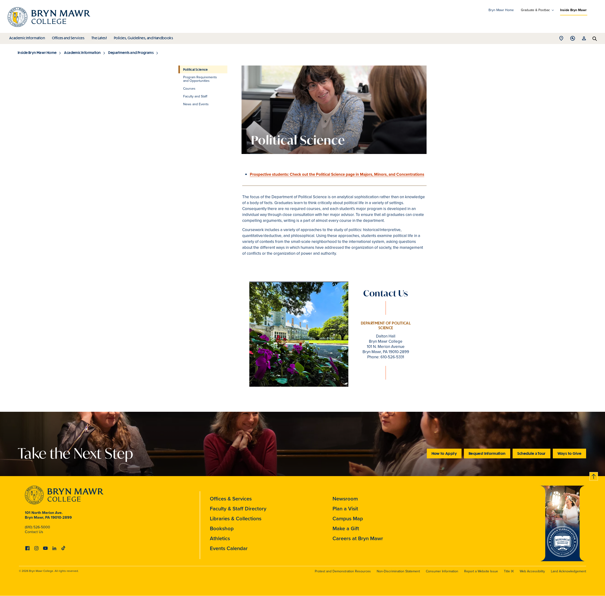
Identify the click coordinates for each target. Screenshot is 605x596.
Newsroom (345, 499)
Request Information (487, 453)
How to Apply (444, 453)
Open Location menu (561, 40)
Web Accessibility (532, 571)
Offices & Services (231, 499)
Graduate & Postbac (535, 10)
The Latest (99, 38)
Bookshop (222, 528)
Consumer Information (442, 571)
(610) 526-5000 (37, 527)
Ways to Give (569, 453)
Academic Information (27, 38)
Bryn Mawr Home (501, 10)
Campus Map (348, 518)
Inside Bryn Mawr (573, 10)
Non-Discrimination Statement (398, 571)
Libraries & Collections (235, 518)
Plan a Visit (345, 509)
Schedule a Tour (531, 453)
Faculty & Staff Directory (238, 509)
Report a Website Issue (481, 571)
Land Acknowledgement (568, 571)
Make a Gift (346, 528)
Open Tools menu (572, 40)
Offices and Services (68, 38)
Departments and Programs (131, 52)
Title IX (509, 571)
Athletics (220, 538)
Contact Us (34, 532)
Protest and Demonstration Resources (343, 571)
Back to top (594, 475)
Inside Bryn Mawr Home (37, 52)
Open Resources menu (584, 40)
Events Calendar (229, 548)
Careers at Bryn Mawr (358, 538)
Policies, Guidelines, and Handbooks (143, 38)
